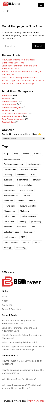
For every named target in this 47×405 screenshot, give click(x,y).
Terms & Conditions (11, 309)
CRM (33, 174)
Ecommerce (9, 185)
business (37, 154)
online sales (9, 221)
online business (10, 216)
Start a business (11, 242)
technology (21, 247)
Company (8, 174)
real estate (21, 227)
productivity (36, 221)
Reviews (6, 98)
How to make (9, 206)
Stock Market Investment (14, 113)
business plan (10, 169)
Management (9, 211)
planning (22, 221)
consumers (22, 174)
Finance (6, 110)
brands (26, 154)
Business (6, 95)
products (8, 227)
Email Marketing (26, 185)
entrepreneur (10, 190)
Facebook (8, 201)
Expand (27, 195)
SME (23, 237)
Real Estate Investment (13, 119)
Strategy (7, 247)
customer (8, 180)
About (5, 300)
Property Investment (12, 116)
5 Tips (6, 154)
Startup (37, 242)
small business (10, 237)
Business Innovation (12, 159)
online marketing (29, 216)
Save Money (29, 232)
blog (16, 154)
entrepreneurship (11, 195)
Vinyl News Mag (36, 401)
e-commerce (22, 180)
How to (32, 201)
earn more (37, 180)
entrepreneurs (26, 190)
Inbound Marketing (28, 206)
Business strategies (11, 107)
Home (5, 296)
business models (35, 164)
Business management (13, 164)
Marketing (24, 211)
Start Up (25, 242)
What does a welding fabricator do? (19, 77)
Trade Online (8, 122)
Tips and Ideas (9, 104)
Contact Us (7, 305)
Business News (9, 101)
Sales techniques (11, 232)
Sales (33, 227)
